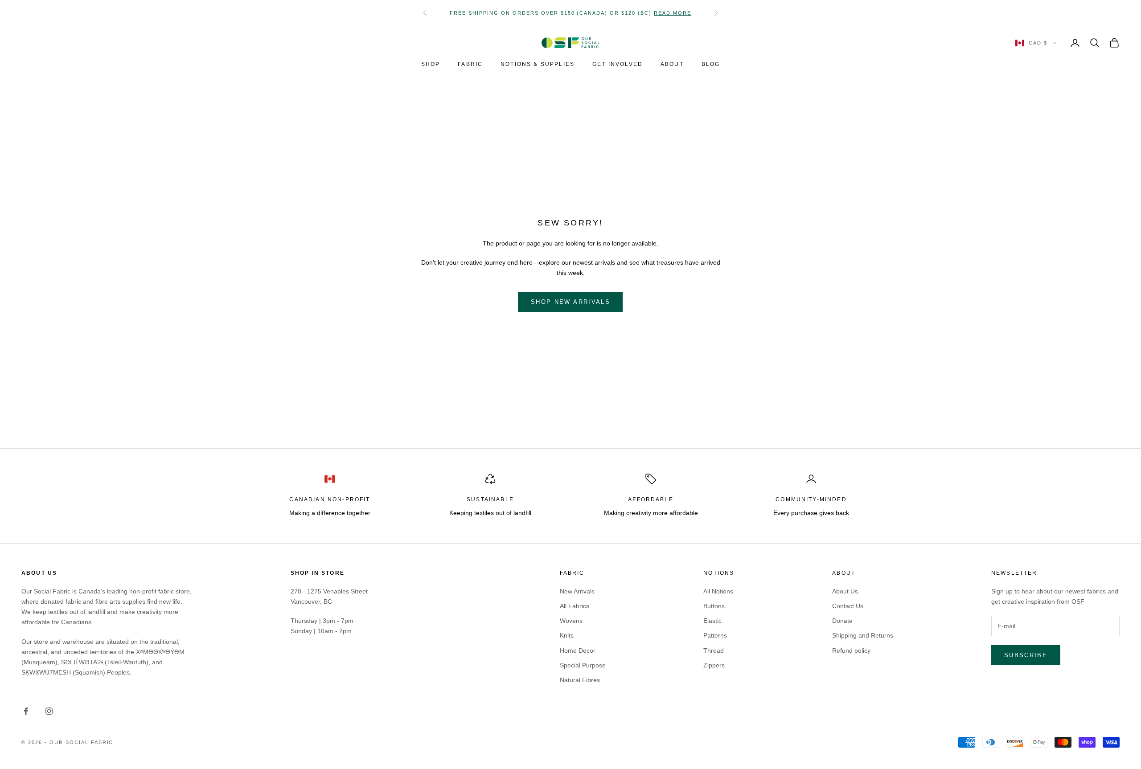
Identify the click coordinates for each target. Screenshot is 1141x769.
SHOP (430, 64)
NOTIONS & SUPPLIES (538, 64)
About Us (845, 591)
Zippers (714, 665)
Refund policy (851, 650)
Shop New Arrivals (570, 302)
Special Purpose (583, 665)
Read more (672, 13)
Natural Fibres (580, 679)
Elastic (712, 620)
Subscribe (1025, 655)
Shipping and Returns (862, 635)
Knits (567, 635)
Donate (842, 620)
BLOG (711, 64)
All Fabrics (574, 605)
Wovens (571, 620)
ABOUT (672, 64)
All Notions (718, 591)
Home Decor (577, 650)
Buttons (714, 605)
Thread (713, 650)
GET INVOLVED (617, 64)
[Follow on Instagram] (49, 711)
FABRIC (470, 64)
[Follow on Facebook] (25, 711)
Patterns (715, 635)
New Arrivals (577, 591)
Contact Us (847, 605)
